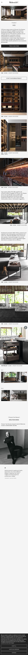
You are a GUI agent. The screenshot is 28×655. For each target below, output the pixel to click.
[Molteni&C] (14, 2)
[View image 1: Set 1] (11, 377)
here (4, 641)
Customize (14, 652)
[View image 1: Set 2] (5, 395)
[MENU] (2, 2)
